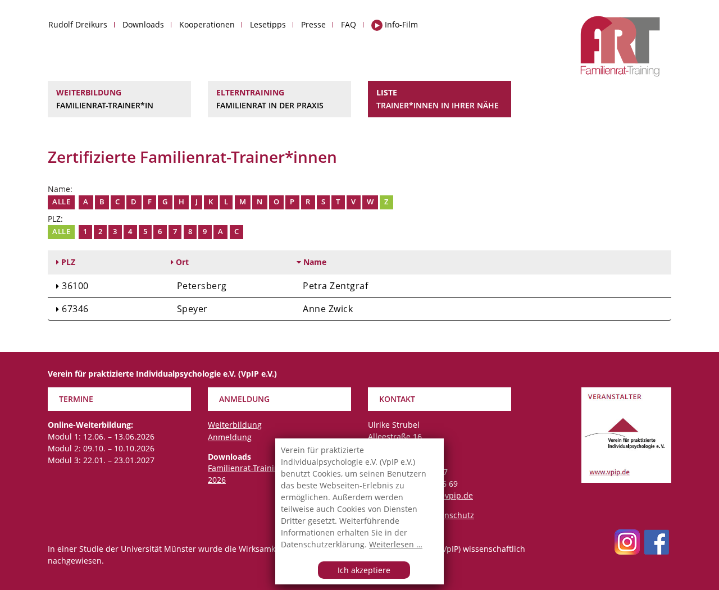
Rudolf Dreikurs (77, 24)
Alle (61, 202)
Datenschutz (450, 515)
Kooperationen (207, 24)
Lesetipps (268, 24)
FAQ (348, 24)
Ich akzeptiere (364, 570)
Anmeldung (230, 437)
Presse (313, 24)
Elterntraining (270, 98)
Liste (437, 98)
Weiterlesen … (395, 544)
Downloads (143, 24)
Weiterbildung (104, 98)
